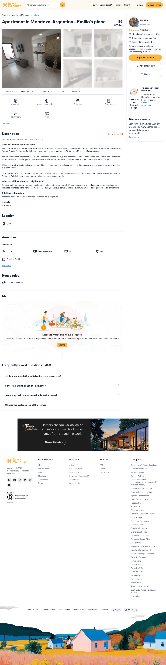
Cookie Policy (78, 610)
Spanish (39, 139)
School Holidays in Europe (141, 488)
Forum (102, 469)
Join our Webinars (138, 476)
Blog (40, 472)
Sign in (140, 5)
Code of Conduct (48, 610)
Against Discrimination (140, 496)
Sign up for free (154, 5)
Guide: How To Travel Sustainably (144, 465)
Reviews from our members (142, 492)
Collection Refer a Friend (141, 539)
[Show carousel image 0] (31, 58)
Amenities (47, 91)
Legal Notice (92, 610)
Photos (9, 91)
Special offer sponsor (139, 528)
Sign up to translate (115, 134)
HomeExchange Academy (142, 499)
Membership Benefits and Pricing (144, 546)
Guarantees (74, 480)
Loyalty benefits (137, 596)
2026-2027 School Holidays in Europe (143, 591)
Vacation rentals (137, 472)
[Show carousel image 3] (77, 73)
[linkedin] (25, 480)
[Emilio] (134, 22)
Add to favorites (147, 66)
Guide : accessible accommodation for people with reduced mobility (144, 482)
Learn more (146, 105)
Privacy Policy (64, 610)
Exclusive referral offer (140, 469)
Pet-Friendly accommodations (143, 514)
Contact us (104, 472)
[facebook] (9, 480)
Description (27, 91)
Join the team (43, 469)
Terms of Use (32, 610)
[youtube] (9, 485)
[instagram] (14, 480)
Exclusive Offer (137, 568)
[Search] (62, 5)
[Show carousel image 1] (77, 43)
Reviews (76, 91)
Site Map (104, 610)
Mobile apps (43, 476)
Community (43, 480)
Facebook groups (138, 503)
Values (72, 465)
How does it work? (122, 5)
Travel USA (135, 507)
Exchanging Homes (139, 532)
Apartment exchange (139, 586)
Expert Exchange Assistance (142, 554)
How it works (136, 561)
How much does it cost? (102, 5)
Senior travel (136, 583)
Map (62, 91)
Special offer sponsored (141, 550)
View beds (6, 124)
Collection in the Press (140, 536)
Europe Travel (136, 517)
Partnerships (136, 575)
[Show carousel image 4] (108, 73)
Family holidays (137, 579)
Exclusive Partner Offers (141, 557)
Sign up (62, 345)
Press (40, 483)
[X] (30, 480)
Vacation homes (137, 525)
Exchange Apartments (140, 521)
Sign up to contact (145, 57)
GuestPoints (74, 472)
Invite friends (74, 483)
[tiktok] (20, 480)
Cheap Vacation (137, 510)
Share (147, 74)
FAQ (102, 465)
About (40, 465)
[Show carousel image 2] (108, 43)
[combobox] (45, 5)
